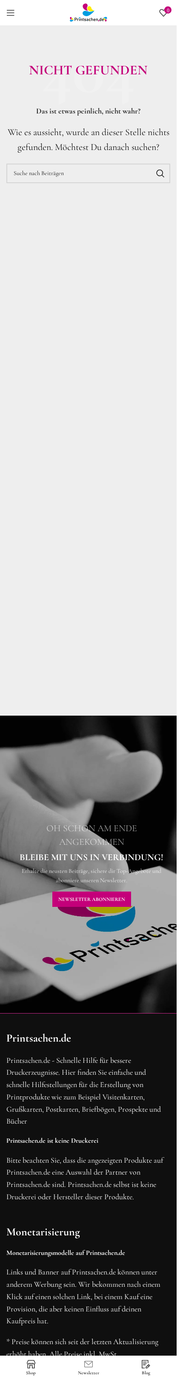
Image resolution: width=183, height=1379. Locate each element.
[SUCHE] (160, 173)
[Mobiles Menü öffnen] (10, 12)
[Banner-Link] (91, 864)
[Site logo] (88, 12)
